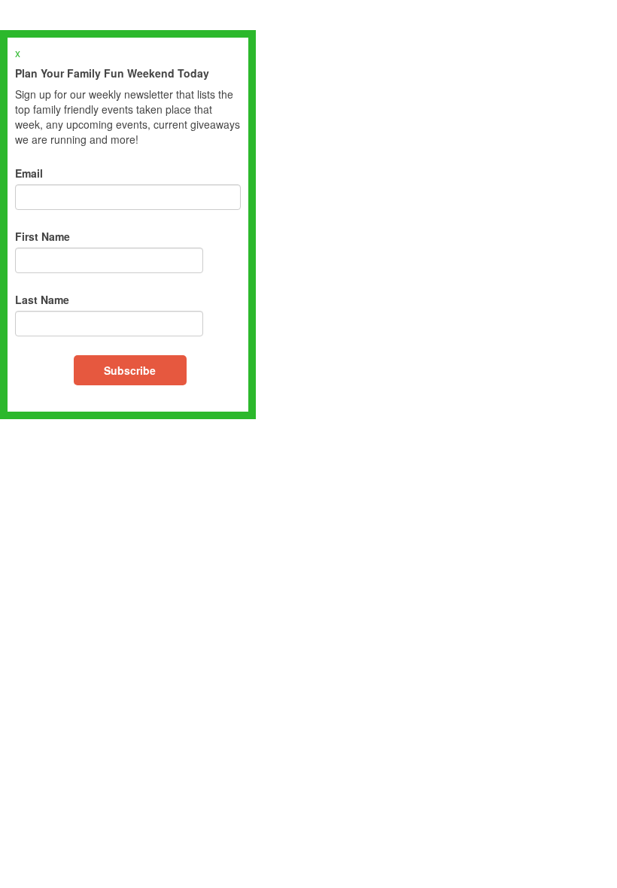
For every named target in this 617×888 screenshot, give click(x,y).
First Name (42, 236)
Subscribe (130, 370)
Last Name (42, 299)
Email (29, 173)
